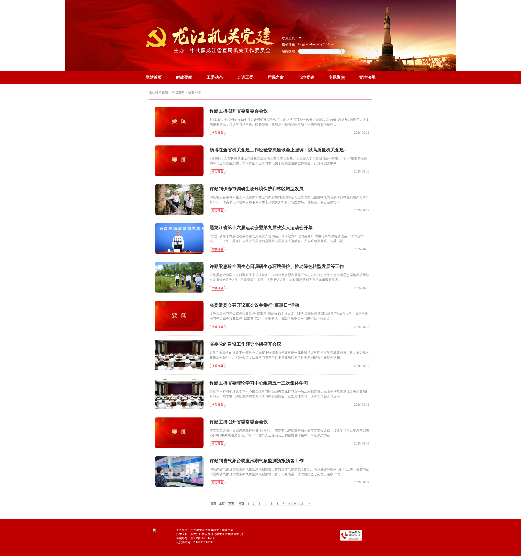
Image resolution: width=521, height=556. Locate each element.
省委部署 (194, 92)
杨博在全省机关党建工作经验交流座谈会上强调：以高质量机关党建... (279, 149)
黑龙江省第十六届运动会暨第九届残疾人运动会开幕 (261, 227)
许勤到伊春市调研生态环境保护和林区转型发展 (257, 188)
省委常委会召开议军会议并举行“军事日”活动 (254, 305)
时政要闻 (184, 77)
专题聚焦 (337, 77)
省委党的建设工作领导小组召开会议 (245, 344)
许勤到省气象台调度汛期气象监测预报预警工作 (257, 460)
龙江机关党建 (158, 92)
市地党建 (306, 77)
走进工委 (245, 77)
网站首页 (154, 77)
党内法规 (367, 77)
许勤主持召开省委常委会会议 (239, 111)
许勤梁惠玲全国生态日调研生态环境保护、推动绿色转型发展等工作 (277, 266)
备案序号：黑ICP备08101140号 (195, 538)
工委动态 (215, 77)
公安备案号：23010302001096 (194, 542)
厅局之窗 (276, 77)
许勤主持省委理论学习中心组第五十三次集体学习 (259, 383)
